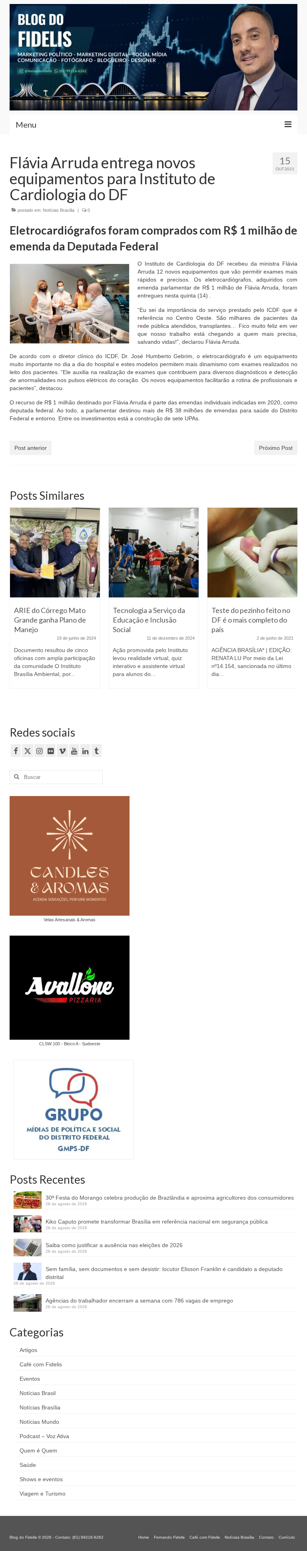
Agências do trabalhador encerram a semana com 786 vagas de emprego (139, 1300)
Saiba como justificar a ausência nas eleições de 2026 (114, 1245)
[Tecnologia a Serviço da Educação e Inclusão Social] (154, 552)
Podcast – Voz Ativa (44, 1436)
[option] (55, 602)
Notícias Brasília (58, 210)
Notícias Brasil (38, 1393)
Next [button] (290, 607)
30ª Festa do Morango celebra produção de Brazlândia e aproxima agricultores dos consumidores (170, 1197)
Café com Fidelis (41, 1364)
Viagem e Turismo (43, 1493)
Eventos (30, 1379)
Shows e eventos (41, 1479)
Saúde (28, 1465)
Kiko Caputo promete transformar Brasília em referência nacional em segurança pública (157, 1221)
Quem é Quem (38, 1450)
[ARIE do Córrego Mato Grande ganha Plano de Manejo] (55, 552)
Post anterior (30, 448)
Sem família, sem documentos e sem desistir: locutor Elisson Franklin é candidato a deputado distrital (164, 1273)
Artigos (28, 1350)
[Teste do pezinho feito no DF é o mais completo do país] (252, 552)
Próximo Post (276, 448)
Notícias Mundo (39, 1422)
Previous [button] (17, 607)
